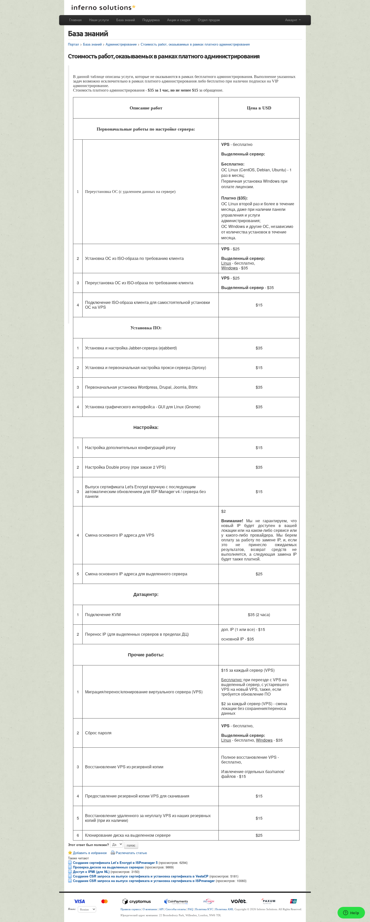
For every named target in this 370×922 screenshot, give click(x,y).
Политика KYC (204, 909)
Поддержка (151, 19)
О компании (150, 909)
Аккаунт (291, 19)
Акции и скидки (178, 19)
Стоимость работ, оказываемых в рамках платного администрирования (195, 44)
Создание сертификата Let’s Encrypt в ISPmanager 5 (115, 862)
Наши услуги (99, 19)
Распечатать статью (131, 852)
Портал (73, 44)
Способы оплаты (176, 909)
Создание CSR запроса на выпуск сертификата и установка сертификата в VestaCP (140, 876)
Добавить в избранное (90, 852)
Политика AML (224, 909)
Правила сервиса (131, 909)
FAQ (190, 909)
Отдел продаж (209, 19)
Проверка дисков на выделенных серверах (108, 867)
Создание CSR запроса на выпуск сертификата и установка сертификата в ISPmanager (144, 880)
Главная (75, 19)
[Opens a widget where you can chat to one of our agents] (351, 913)
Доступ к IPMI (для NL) (91, 871)
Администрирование (121, 44)
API (161, 909)
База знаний (125, 19)
